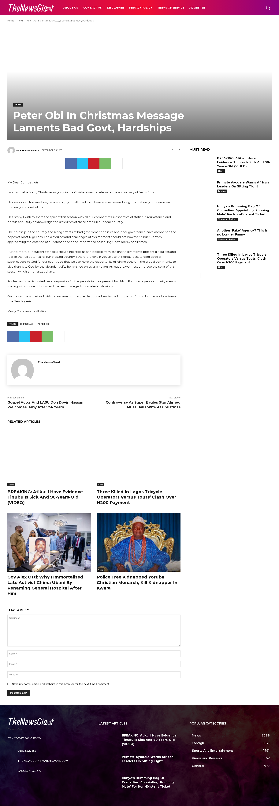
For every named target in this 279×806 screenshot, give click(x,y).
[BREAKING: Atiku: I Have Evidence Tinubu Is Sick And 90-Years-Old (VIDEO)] (49, 457)
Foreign (222, 191)
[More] (117, 163)
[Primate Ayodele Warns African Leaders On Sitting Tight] (202, 188)
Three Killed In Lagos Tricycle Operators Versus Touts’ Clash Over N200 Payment (136, 497)
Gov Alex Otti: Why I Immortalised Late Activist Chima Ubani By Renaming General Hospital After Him (45, 585)
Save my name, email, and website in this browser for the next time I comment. (61, 684)
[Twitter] (82, 163)
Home (10, 20)
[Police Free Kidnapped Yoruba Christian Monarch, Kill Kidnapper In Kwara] (138, 542)
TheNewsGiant (29, 150)
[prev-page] (192, 275)
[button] (268, 7)
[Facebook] (71, 163)
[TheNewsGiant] (11, 150)
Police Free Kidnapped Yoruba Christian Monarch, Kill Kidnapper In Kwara (137, 582)
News (20, 20)
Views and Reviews (227, 219)
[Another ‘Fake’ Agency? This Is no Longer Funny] (202, 236)
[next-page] (198, 275)
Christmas (26, 324)
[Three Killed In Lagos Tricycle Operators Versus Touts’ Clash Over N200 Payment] (138, 457)
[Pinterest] (93, 163)
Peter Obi (44, 324)
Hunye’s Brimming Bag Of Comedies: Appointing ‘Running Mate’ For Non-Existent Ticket (243, 210)
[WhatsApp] (105, 163)
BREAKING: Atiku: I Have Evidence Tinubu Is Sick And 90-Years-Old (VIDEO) (45, 497)
